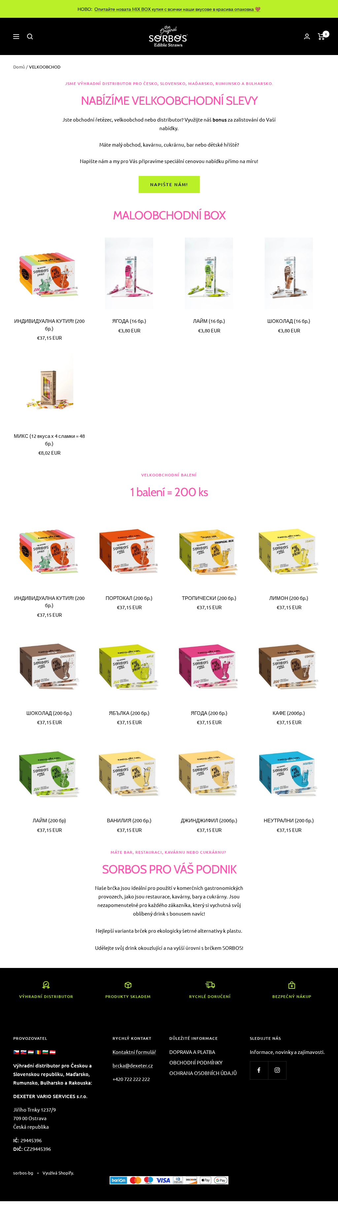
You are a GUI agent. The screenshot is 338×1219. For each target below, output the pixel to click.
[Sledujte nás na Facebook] (259, 1070)
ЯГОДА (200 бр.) (209, 713)
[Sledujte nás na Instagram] (277, 1070)
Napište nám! (169, 184)
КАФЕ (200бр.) (289, 713)
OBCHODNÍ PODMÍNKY (195, 1062)
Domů (19, 67)
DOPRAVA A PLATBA (192, 1052)
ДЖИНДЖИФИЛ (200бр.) (209, 820)
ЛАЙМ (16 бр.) (209, 321)
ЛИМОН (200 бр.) (288, 598)
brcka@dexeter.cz (133, 1065)
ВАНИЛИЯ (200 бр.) (129, 820)
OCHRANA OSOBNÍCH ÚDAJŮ (203, 1073)
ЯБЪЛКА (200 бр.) (129, 713)
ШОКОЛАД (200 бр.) (49, 713)
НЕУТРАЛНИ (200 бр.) (289, 820)
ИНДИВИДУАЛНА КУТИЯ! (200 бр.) (49, 324)
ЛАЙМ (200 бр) (49, 820)
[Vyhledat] (30, 37)
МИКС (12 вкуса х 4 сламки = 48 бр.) (49, 439)
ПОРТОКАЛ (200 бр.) (129, 598)
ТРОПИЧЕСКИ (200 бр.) (209, 598)
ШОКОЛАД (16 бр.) (288, 321)
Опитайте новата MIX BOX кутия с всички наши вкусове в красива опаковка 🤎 (177, 9)
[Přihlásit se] (307, 36)
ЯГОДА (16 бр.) (129, 321)
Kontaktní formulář (134, 1052)
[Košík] (321, 36)
